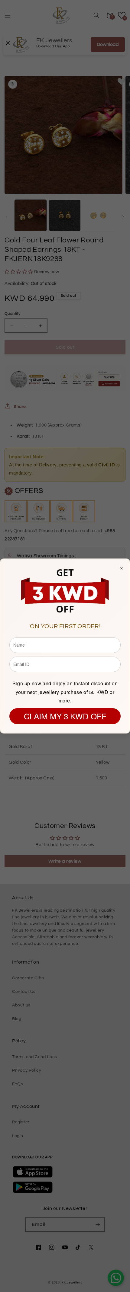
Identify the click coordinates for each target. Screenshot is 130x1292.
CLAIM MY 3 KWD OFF (65, 715)
